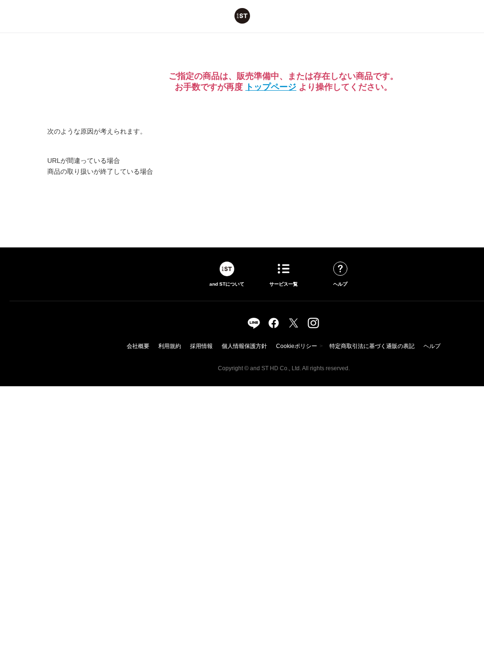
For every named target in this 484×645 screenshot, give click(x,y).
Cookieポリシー (296, 346)
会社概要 (138, 346)
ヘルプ (432, 346)
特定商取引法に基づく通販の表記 (372, 346)
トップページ (270, 87)
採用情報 (201, 346)
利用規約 (169, 346)
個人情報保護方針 (244, 346)
